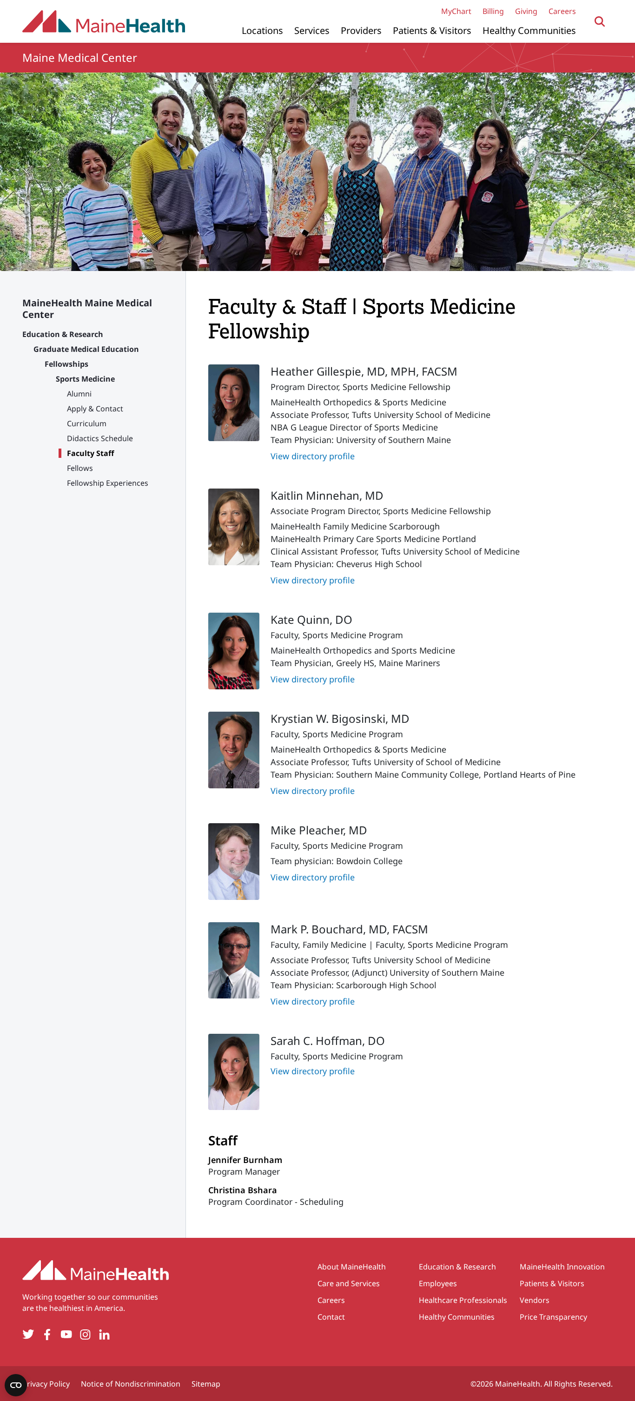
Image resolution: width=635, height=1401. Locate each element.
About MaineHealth (352, 1267)
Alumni (79, 394)
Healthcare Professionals (463, 1300)
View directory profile (313, 456)
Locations (262, 30)
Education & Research (62, 334)
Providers (361, 30)
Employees (438, 1283)
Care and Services (349, 1283)
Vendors (534, 1300)
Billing (493, 11)
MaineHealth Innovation (562, 1267)
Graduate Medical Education (86, 349)
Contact (331, 1317)
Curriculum (86, 423)
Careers (562, 11)
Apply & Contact (95, 408)
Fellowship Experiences (107, 483)
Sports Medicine (85, 379)
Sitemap (206, 1384)
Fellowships (66, 364)
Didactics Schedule (100, 438)
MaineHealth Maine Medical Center (87, 309)
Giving (526, 11)
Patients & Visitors (432, 30)
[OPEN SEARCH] (600, 21)
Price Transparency (553, 1317)
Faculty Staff (90, 453)
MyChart (456, 11)
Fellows (80, 468)
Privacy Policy (46, 1384)
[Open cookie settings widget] (16, 1385)
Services (312, 30)
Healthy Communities (529, 30)
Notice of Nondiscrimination (130, 1384)
